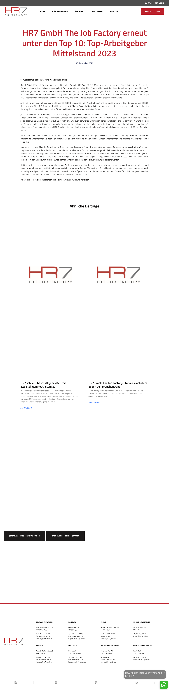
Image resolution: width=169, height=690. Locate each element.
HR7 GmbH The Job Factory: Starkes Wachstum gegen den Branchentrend (117, 385)
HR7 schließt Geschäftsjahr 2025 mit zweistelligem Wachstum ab (43, 385)
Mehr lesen (26, 408)
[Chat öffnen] (164, 685)
